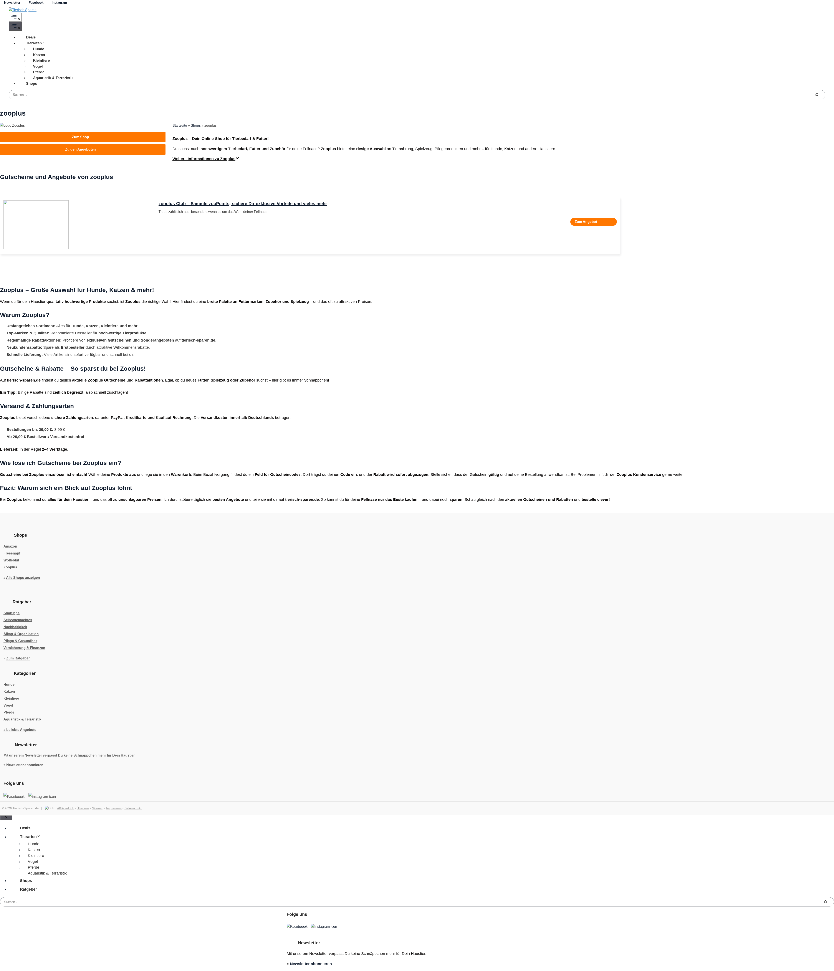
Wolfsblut (11, 560)
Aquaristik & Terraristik (53, 78)
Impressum (114, 808)
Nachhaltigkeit (15, 627)
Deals (31, 37)
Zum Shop (80, 137)
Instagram (59, 2)
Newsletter (12, 2)
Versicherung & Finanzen (24, 648)
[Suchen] (816, 94)
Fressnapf (11, 553)
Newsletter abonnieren (24, 765)
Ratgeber (28, 889)
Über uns (83, 808)
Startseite (179, 125)
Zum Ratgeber (18, 658)
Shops (31, 83)
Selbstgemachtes (17, 620)
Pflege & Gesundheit (20, 641)
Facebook (36, 2)
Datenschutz (133, 808)
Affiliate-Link (65, 808)
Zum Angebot (586, 222)
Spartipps (11, 613)
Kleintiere (41, 60)
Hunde (38, 49)
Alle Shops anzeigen (23, 577)
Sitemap (97, 808)
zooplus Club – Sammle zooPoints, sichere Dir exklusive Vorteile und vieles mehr (243, 203)
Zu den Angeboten (80, 149)
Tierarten (34, 43)
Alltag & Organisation (21, 634)
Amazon (10, 546)
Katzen (39, 55)
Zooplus (10, 567)
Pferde (38, 72)
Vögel (38, 66)
